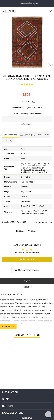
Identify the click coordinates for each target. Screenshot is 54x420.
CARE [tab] (27, 281)
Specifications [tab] (10, 134)
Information (10, 392)
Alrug (9, 11)
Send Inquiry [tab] (29, 134)
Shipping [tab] (8, 140)
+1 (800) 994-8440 (43, 222)
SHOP (5, 399)
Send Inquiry (28, 124)
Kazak (23, 306)
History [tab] (27, 286)
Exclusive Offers (12, 412)
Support (7, 405)
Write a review (27, 259)
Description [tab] (43, 134)
